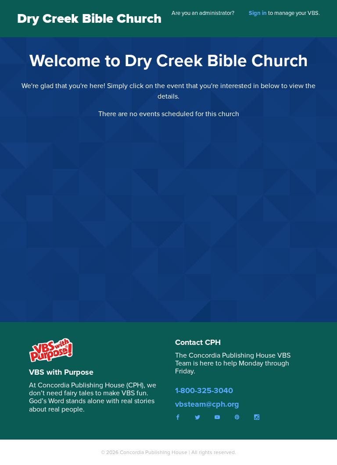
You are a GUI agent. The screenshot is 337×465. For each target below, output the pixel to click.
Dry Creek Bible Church (89, 18)
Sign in (258, 13)
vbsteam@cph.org (207, 404)
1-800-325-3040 (204, 390)
